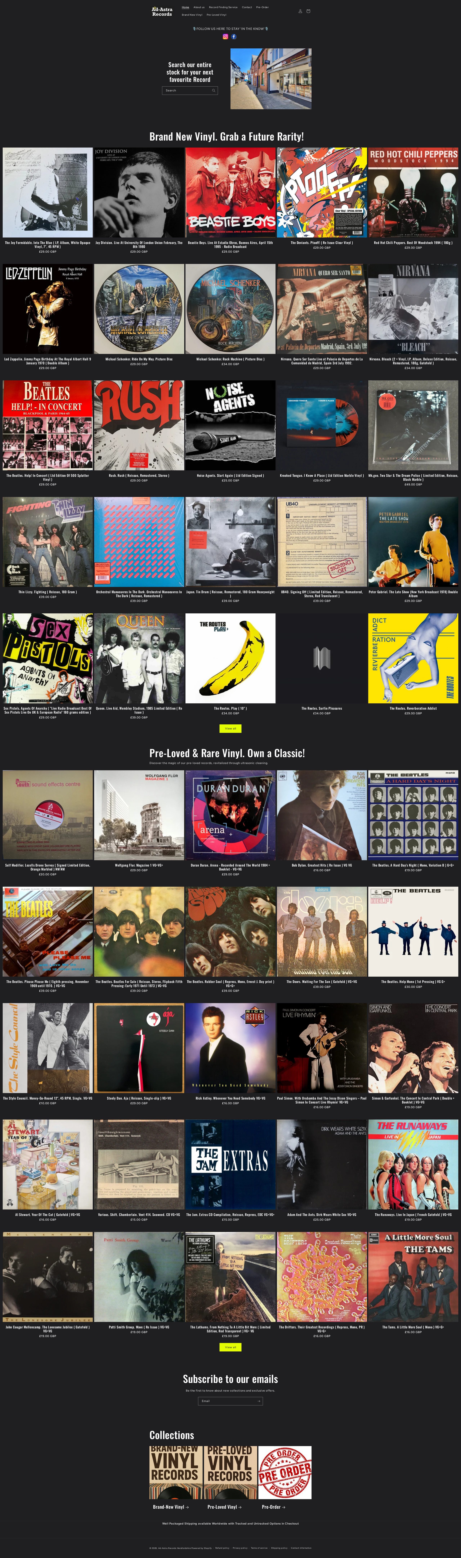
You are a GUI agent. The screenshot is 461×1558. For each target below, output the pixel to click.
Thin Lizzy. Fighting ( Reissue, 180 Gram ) (48, 592)
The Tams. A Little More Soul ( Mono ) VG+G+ (413, 1327)
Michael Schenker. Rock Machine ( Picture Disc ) (230, 359)
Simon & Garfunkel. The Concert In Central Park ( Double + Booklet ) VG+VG (413, 1100)
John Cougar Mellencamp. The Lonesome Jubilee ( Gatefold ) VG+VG (48, 1329)
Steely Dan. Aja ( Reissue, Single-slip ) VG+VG (139, 1098)
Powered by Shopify (201, 1548)
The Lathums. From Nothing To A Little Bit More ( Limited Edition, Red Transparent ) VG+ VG (230, 1329)
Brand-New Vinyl (168, 1507)
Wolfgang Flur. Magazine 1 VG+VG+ (139, 865)
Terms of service (259, 1548)
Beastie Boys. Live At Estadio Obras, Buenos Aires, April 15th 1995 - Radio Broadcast (230, 244)
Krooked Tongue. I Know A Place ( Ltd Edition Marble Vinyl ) (322, 475)
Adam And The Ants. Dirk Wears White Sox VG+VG (321, 1214)
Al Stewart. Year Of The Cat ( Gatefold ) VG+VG (47, 1214)
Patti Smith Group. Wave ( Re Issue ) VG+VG (139, 1327)
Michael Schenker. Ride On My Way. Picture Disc (139, 359)
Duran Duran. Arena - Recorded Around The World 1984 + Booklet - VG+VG (230, 867)
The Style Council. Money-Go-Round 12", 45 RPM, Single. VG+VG (47, 1098)
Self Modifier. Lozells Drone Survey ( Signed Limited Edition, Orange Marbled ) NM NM (47, 867)
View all (230, 728)
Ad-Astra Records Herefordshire (174, 1548)
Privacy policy (240, 1548)
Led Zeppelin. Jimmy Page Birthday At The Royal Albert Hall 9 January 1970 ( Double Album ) (47, 361)
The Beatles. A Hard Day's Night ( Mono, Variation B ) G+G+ (413, 865)
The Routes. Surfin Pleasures (322, 708)
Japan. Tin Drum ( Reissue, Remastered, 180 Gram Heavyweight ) (230, 594)
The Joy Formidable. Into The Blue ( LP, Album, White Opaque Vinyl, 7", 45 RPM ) (48, 244)
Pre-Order (271, 1507)
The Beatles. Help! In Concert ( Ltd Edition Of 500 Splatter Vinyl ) (47, 477)
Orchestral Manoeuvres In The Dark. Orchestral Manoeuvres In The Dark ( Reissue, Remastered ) (139, 594)
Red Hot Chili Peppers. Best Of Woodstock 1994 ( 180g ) (413, 243)
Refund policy (222, 1548)
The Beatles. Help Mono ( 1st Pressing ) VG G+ (413, 981)
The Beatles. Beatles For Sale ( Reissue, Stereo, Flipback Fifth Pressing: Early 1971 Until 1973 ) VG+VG (139, 983)
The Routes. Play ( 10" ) (230, 708)
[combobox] (190, 91)
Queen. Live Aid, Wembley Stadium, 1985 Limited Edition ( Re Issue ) (139, 710)
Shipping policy (279, 1548)
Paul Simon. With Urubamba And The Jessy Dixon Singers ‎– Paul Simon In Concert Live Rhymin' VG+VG (322, 1100)
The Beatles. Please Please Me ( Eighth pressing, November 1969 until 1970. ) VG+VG (47, 983)
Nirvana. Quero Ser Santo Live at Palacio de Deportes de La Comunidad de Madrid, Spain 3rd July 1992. (322, 361)
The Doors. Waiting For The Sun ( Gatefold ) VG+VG (322, 981)
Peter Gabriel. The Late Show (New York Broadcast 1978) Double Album (413, 594)
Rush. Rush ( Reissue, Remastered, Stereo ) (139, 475)
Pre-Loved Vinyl (222, 1507)
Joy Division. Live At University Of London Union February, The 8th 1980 (139, 244)
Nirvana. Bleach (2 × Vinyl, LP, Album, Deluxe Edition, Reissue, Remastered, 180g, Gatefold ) (413, 361)
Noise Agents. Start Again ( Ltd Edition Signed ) (230, 475)
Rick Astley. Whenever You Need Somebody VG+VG (230, 1098)
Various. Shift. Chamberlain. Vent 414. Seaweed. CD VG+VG (139, 1214)
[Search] (214, 90)
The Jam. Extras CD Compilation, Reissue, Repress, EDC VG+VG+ (230, 1214)
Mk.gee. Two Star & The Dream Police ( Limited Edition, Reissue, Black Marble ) (413, 477)
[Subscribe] (259, 1401)
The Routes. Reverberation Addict (413, 708)
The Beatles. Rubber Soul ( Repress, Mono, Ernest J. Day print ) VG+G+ (230, 983)
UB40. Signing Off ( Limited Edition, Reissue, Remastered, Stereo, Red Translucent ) (322, 594)
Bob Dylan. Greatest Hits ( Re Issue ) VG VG (322, 865)
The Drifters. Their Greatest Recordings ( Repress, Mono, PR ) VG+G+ (322, 1329)
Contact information (301, 1548)
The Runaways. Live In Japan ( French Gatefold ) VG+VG (413, 1214)
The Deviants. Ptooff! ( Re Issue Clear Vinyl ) (322, 243)
